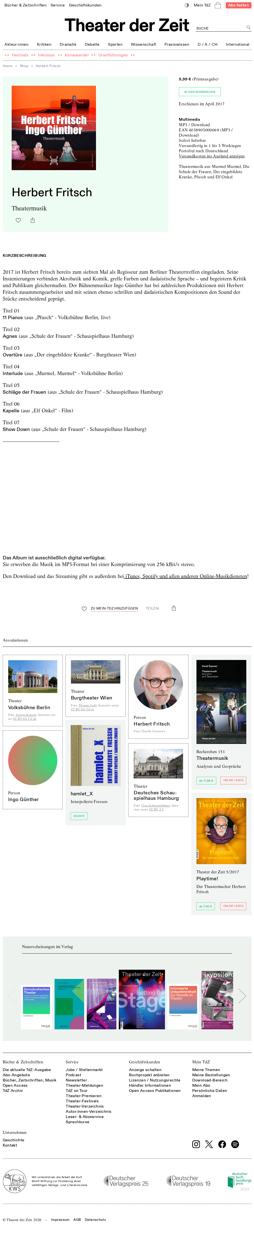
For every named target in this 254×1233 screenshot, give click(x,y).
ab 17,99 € (206, 781)
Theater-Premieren (83, 1095)
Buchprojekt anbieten (149, 1075)
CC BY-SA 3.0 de (25, 719)
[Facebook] (222, 1144)
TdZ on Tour (77, 1090)
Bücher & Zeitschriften (23, 1062)
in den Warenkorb (199, 92)
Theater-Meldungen (84, 1085)
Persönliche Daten (209, 1090)
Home (8, 66)
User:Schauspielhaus (155, 805)
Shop (24, 66)
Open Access (15, 1085)
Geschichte (14, 1140)
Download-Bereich (209, 1080)
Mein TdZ (201, 1062)
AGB (77, 1220)
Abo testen (238, 5)
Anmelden (201, 1095)
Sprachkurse (77, 1121)
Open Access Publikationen (155, 1090)
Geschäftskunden (144, 1062)
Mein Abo (201, 1085)
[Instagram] (196, 1144)
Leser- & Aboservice (85, 1116)
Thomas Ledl (87, 705)
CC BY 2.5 (156, 809)
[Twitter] (209, 1144)
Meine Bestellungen (211, 1075)
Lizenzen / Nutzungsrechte (155, 1080)
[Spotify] (235, 1144)
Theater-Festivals (82, 1101)
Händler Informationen (150, 1085)
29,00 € (78, 816)
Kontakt (10, 1145)
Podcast (73, 1075)
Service (72, 1062)
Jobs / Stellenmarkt (84, 1069)
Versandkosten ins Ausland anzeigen (212, 156)
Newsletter (76, 1080)
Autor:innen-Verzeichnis (88, 1111)
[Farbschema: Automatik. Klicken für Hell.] (186, 5)
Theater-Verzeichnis (85, 1106)
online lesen (233, 780)
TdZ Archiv (13, 1090)
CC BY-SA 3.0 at (82, 709)
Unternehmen (15, 1132)
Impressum (60, 1220)
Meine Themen (206, 1069)
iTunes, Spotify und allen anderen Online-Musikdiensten (185, 576)
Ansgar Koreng (26, 715)
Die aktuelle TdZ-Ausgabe (27, 1069)
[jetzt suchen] (249, 27)
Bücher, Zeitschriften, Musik (30, 1080)
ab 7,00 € (205, 906)
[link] (25, 5)
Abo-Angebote (16, 1075)
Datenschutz (95, 1220)
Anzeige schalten (145, 1069)
